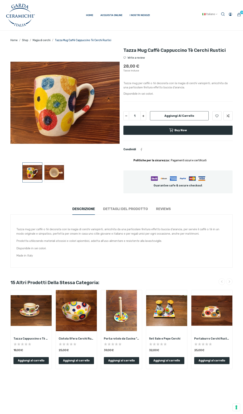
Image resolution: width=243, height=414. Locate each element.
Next (110, 103)
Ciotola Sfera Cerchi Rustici (76, 338)
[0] (239, 14)
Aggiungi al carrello (179, 115)
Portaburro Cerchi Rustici (212, 338)
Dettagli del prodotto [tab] (125, 209)
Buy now (180, 130)
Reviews (163, 209)
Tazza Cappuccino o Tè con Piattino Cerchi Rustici (31, 338)
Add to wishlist (217, 115)
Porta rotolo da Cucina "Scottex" (121, 338)
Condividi (141, 149)
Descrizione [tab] (83, 209)
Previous (19, 103)
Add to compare (228, 115)
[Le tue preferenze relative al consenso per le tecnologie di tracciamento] (236, 407)
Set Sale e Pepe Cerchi (164, 338)
